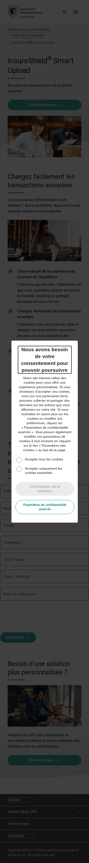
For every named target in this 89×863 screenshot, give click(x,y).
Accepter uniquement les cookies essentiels (43, 471)
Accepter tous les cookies (44, 459)
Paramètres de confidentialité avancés (44, 507)
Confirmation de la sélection (45, 489)
